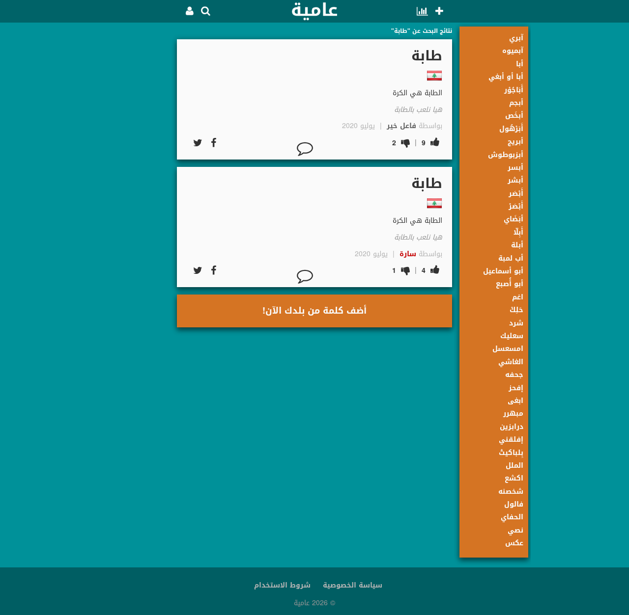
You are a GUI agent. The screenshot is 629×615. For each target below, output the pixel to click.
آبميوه (512, 50)
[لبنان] (434, 75)
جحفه (514, 374)
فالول (513, 504)
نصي (515, 530)
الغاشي (510, 362)
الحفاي (512, 517)
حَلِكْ (516, 310)
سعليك (511, 336)
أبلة (517, 245)
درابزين (511, 426)
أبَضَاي (513, 219)
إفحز (516, 388)
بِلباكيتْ (511, 452)
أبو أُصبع (509, 284)
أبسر (515, 167)
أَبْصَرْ (516, 206)
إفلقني (511, 439)
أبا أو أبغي (505, 76)
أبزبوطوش (505, 154)
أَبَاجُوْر (513, 90)
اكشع (514, 478)
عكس (514, 543)
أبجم (516, 102)
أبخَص (514, 115)
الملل (514, 465)
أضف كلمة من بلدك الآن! (314, 310)
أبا (519, 64)
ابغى (515, 400)
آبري (516, 38)
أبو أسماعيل (503, 271)
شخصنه (510, 491)
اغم (517, 297)
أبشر (515, 180)
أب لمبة (510, 258)
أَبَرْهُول (511, 128)
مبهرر (513, 413)
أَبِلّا (518, 232)
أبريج (515, 141)
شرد (516, 323)
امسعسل (507, 348)
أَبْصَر (516, 193)
